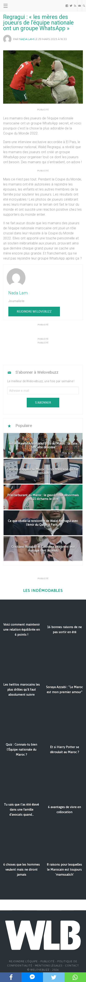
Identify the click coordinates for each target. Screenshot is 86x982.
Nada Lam (26, 39)
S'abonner (43, 402)
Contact (72, 965)
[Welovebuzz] (19, 6)
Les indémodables (43, 590)
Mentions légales (48, 965)
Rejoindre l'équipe (23, 961)
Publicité (47, 961)
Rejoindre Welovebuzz (34, 311)
